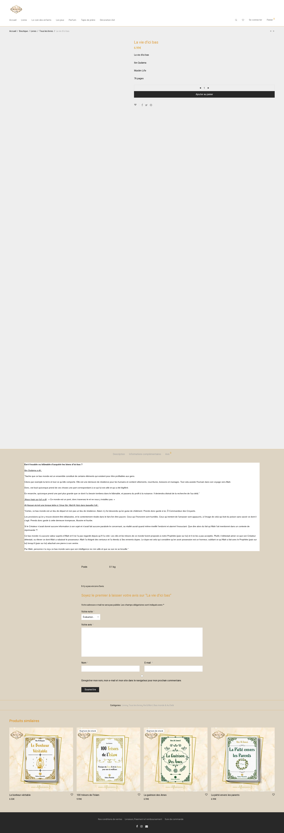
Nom (84, 662)
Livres (24, 20)
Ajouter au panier (204, 94)
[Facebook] (137, 826)
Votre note (87, 611)
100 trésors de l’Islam (88, 795)
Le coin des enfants (41, 20)
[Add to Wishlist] (136, 105)
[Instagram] (141, 826)
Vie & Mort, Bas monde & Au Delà (158, 705)
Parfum (72, 20)
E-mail (148, 662)
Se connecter (255, 20)
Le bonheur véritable (20, 795)
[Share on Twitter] (146, 105)
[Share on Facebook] (142, 105)
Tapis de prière (88, 20)
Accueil (12, 20)
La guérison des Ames (155, 795)
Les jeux (60, 20)
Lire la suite (80, 799)
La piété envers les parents (225, 795)
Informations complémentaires (145, 454)
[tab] (119, 454)
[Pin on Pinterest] (151, 105)
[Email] (146, 826)
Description (119, 454)
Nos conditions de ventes (110, 819)
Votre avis (87, 624)
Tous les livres (46, 31)
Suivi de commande (174, 819)
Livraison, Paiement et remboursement (143, 819)
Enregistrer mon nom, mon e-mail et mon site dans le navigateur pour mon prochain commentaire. (131, 680)
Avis (168, 454)
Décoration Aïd (107, 20)
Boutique (23, 31)
